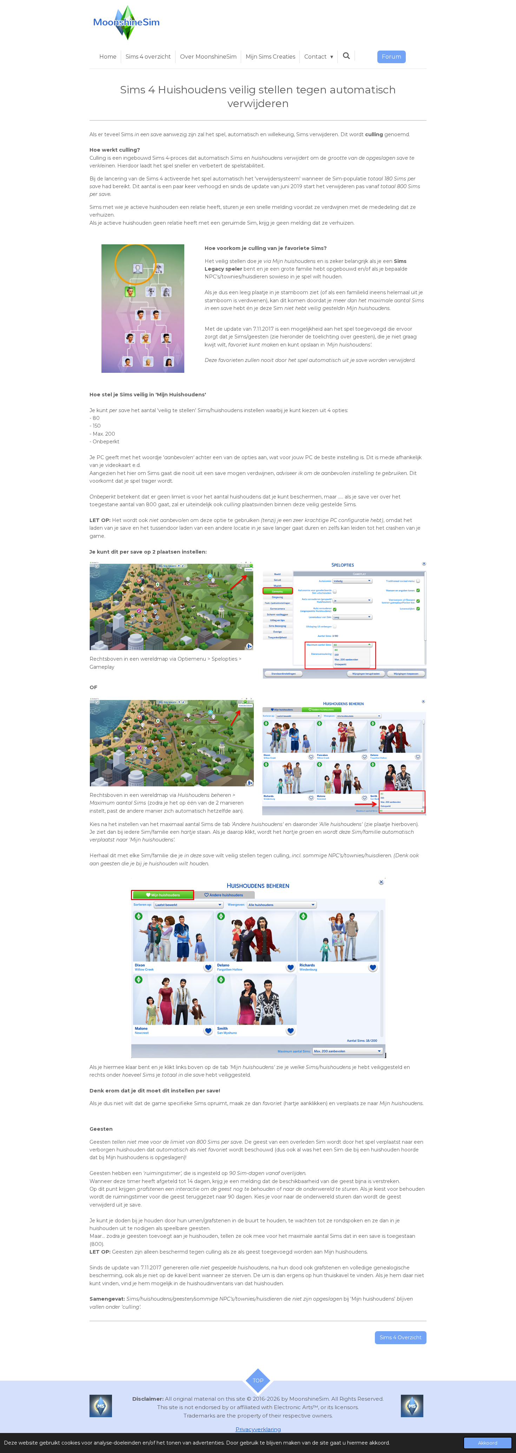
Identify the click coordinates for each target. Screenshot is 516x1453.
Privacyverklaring (258, 1429)
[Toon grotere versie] (142, 308)
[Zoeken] (346, 56)
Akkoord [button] (487, 1443)
